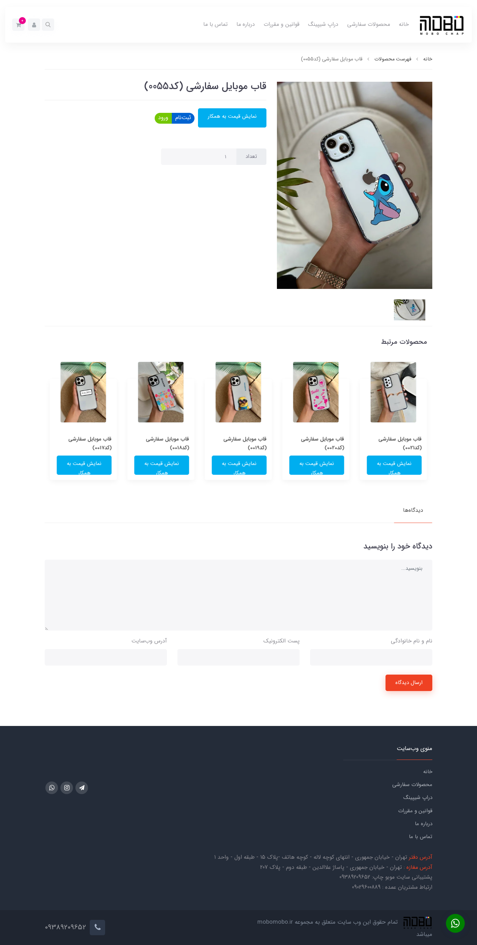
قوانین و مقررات (281, 24)
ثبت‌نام (183, 117)
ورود (163, 117)
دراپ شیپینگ (323, 24)
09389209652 (354, 877)
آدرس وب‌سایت (149, 641)
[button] (48, 25)
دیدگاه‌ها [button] (413, 510)
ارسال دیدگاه (409, 682)
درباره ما (245, 24)
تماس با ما (215, 24)
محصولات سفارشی (368, 24)
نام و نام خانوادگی (411, 641)
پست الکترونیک (281, 641)
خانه (404, 24)
